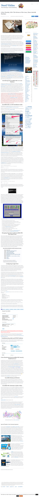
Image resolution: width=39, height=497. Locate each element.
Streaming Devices (27, 95)
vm (30, 125)
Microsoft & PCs (27, 87)
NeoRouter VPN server (8, 226)
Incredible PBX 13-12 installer (13, 97)
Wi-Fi (26, 101)
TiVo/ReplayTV (27, 98)
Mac (8, 109)
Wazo (26, 127)
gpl (25, 114)
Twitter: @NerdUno (27, 62)
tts (25, 124)
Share (37, 16)
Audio (26, 77)
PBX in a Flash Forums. (17, 404)
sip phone (28, 121)
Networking (28, 117)
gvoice (16, 486)
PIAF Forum (8, 376)
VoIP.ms (18, 426)
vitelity (28, 125)
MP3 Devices (26, 88)
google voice (12, 486)
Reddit (26, 92)
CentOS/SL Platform (13, 16)
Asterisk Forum (27, 57)
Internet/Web (27, 86)
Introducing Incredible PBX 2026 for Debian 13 (35, 37)
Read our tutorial (3, 86)
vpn (30, 126)
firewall (28, 110)
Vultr (16, 426)
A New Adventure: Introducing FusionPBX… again (35, 52)
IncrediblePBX (20, 486)
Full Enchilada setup (9, 77)
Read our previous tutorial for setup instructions (14, 366)
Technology (19, 16)
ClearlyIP (7, 426)
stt (25, 123)
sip (26, 121)
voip (29, 126)
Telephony (22, 16)
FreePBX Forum (27, 59)
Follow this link (16, 457)
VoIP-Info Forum (27, 63)
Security (26, 93)
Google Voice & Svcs (27, 83)
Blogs (26, 79)
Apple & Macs (27, 76)
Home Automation (27, 84)
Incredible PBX (16, 16)
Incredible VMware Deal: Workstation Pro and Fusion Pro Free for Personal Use (35, 61)
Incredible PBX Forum (28, 60)
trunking (31, 123)
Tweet (33, 16)
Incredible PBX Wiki (27, 61)
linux (25, 117)
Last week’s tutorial (20, 76)
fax (26, 110)
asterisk (4, 486)
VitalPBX (26, 125)
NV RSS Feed (35, 88)
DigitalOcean (14, 426)
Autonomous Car (27, 78)
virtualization (28, 124)
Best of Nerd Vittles (27, 58)
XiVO (29, 127)
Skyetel (9, 426)
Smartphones (27, 94)
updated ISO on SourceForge (10, 75)
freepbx (7, 486)
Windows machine (12, 109)
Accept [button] (37, 494)
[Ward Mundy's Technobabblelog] (13, 6)
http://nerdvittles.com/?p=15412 (14, 231)
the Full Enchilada (3, 76)
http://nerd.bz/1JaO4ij (16, 230)
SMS (29, 122)
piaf (31, 118)
